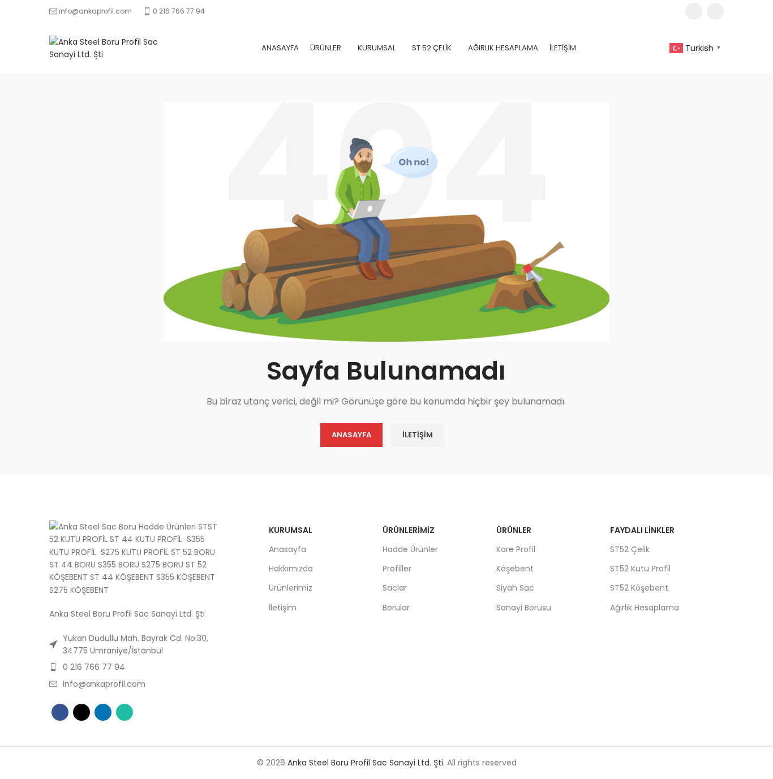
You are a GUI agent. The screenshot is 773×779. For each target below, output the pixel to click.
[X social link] (81, 712)
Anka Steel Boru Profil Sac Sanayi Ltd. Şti (365, 762)
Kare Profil (515, 549)
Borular (396, 607)
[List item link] (137, 644)
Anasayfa (287, 549)
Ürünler (513, 530)
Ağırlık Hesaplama (644, 607)
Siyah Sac (515, 587)
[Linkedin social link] (715, 11)
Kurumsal (290, 530)
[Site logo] (108, 47)
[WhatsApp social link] (124, 712)
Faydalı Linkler (642, 530)
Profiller (397, 568)
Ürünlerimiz (290, 587)
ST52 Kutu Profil (640, 568)
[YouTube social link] (693, 11)
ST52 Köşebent (639, 587)
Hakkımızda (291, 568)
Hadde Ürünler (410, 549)
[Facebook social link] (59, 712)
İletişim (283, 607)
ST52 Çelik (630, 549)
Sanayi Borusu (523, 607)
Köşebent (515, 568)
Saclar (395, 587)
